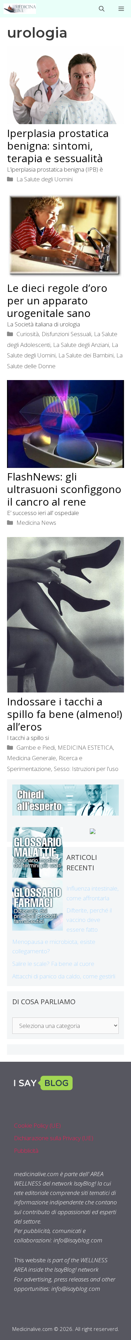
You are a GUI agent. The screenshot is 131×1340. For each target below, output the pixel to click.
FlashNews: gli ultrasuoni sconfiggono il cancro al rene (64, 489)
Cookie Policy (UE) (37, 1125)
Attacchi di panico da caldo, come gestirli (63, 976)
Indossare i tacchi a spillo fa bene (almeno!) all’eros (64, 714)
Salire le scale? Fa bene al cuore (53, 964)
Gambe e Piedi (35, 747)
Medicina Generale (31, 758)
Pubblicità (26, 1150)
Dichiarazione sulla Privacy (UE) (53, 1138)
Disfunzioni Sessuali (66, 334)
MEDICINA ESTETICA (85, 747)
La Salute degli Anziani (81, 345)
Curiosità (27, 334)
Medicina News (36, 522)
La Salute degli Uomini (44, 179)
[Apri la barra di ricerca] (101, 8)
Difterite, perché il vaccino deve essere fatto (89, 919)
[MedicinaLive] (19, 8)
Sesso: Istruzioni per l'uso (86, 769)
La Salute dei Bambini (86, 355)
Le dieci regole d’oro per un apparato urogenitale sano (57, 300)
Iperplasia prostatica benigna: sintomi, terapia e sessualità (58, 145)
